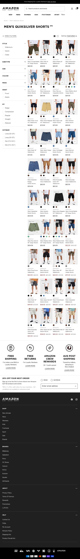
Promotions (6, 504)
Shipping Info (6, 534)
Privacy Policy (7, 493)
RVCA (4, 470)
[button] (72, 8)
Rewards (5, 500)
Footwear (5, 428)
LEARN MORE (11, 368)
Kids (3, 424)
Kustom (5, 473)
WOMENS (56, 380)
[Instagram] (76, 399)
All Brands (5, 481)
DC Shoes (5, 462)
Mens (4, 417)
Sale (3, 435)
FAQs (4, 523)
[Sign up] (75, 386)
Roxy (4, 458)
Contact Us (6, 519)
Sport (4, 432)
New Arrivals (6, 413)
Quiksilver (5, 455)
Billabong (5, 451)
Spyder (4, 477)
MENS (46, 380)
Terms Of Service (8, 496)
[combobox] (45, 8)
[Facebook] (72, 399)
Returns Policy (7, 531)
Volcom (4, 466)
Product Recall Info (8, 538)
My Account (6, 527)
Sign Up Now (52, 1)
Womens (5, 420)
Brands (4, 439)
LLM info (5, 508)
